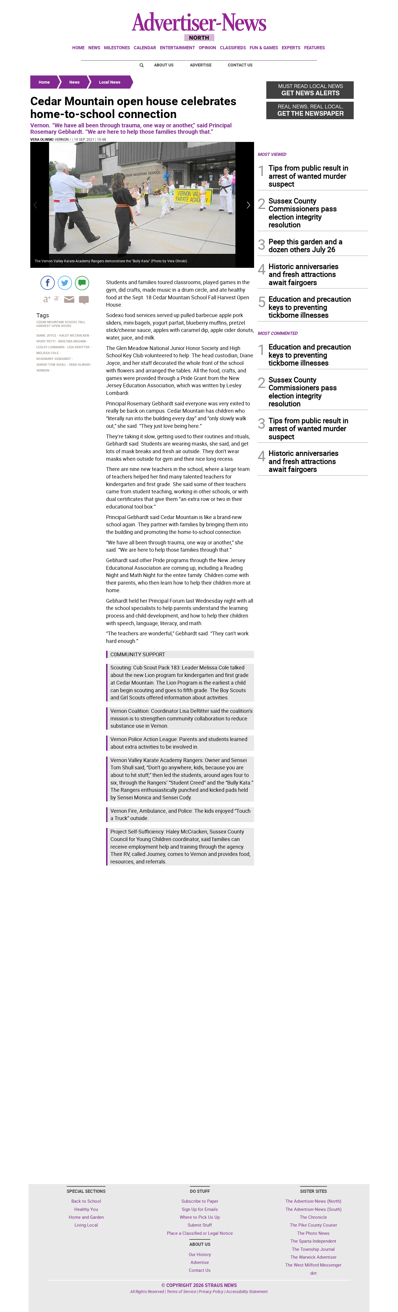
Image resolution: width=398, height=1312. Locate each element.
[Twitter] (65, 283)
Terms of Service (181, 1291)
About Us (164, 65)
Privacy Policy (211, 1291)
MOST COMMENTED (277, 333)
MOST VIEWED (272, 154)
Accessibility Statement (247, 1291)
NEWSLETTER (321, 6)
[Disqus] (142, 947)
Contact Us (240, 65)
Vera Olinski (42, 139)
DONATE (353, 6)
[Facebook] (47, 283)
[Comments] (82, 283)
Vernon (62, 139)
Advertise (201, 65)
